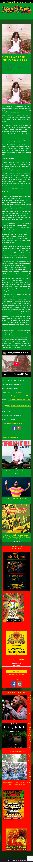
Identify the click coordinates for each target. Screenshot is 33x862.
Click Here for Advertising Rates (16, 674)
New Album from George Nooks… (16, 471)
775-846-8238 (16, 549)
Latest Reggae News (10, 67)
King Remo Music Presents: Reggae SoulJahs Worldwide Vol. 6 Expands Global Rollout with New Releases (16, 537)
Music (20, 67)
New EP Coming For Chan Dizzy (16, 498)
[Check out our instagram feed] (19, 428)
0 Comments (8, 69)
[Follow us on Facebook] (14, 428)
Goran (6, 65)
